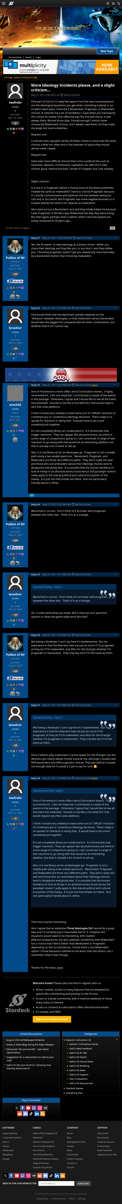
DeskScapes (8, 1150)
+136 (15, 425)
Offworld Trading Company (46, 1158)
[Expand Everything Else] (64, 1093)
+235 (15, 273)
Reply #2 (35, 308)
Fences (6, 1146)
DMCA (72, 1198)
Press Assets (72, 1154)
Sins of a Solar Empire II (44, 1146)
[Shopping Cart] (113, 3)
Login (38, 57)
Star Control (38, 1150)
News (69, 1150)
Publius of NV (15, 258)
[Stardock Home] (11, 3)
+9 (15, 122)
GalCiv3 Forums (72, 94)
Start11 (6, 1141)
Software (8, 1127)
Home (7, 77)
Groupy (6, 1158)
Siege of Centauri (41, 1163)
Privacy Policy (42, 1198)
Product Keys (103, 1146)
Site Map (82, 1198)
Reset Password (104, 1150)
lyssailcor (15, 328)
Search (28, 57)
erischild (15, 405)
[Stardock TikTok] (31, 1113)
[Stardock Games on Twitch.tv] (34, 1108)
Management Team (76, 1141)
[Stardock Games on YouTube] (28, 1108)
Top (115, 238)
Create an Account (106, 1141)
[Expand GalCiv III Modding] (67, 1066)
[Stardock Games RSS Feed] (42, 1113)
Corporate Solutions (12, 1137)
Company (72, 1127)
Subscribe (83, 1183)
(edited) (94, 385)
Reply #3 (35, 384)
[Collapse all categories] (117, 1039)
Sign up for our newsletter (19, 1183)
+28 (15, 348)
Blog (69, 1137)
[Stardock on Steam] (45, 1108)
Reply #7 (35, 705)
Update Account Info (107, 1154)
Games (37, 1127)
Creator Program (75, 1158)
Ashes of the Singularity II (45, 1133)
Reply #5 (35, 574)
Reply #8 (35, 778)
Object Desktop (10, 1133)
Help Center (102, 1133)
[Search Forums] (118, 3)
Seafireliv (15, 102)
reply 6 (58, 717)
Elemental (37, 1137)
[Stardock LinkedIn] (37, 1113)
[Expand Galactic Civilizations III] (64, 1040)
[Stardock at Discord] (25, 1113)
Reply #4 (35, 504)
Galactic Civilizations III (24, 77)
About (70, 1133)
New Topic (107, 51)
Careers (70, 1146)
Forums (70, 1167)
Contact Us (72, 1163)
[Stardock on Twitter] (17, 1108)
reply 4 (58, 587)
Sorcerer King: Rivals (42, 1167)
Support (102, 1127)
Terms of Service (58, 1198)
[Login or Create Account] (107, 3)
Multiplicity (8, 1154)
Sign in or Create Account (52, 1019)
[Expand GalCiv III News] (67, 1070)
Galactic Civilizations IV (43, 1141)
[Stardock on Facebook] (22, 1108)
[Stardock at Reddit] (20, 1113)
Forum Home (15, 57)
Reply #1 (35, 237)
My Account (102, 1137)
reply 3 (59, 790)
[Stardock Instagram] (40, 1108)
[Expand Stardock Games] (64, 1088)
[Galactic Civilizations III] (61, 28)
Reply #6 (35, 634)
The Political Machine (43, 1154)
